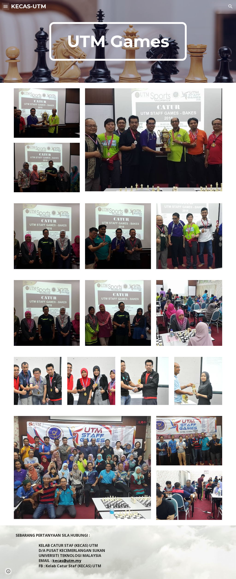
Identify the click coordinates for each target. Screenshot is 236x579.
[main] (117, 41)
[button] (5, 6)
